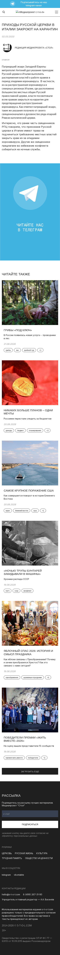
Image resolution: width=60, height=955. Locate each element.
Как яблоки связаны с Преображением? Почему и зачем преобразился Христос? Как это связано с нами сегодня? (30, 662)
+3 (48, 677)
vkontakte (19, 874)
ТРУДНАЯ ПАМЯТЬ (12, 858)
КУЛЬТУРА (41, 853)
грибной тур (29, 350)
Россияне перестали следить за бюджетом (27, 418)
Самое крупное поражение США (29, 490)
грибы (8, 350)
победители (33, 758)
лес (17, 350)
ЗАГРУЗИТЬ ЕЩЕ (30, 771)
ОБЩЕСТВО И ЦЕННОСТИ (39, 858)
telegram (6, 874)
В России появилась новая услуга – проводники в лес (30, 337)
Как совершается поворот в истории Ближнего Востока (29, 497)
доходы (9, 431)
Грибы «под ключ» (18, 330)
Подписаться (30, 824)
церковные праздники (32, 677)
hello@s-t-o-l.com (11, 894)
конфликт (28, 591)
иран (8, 511)
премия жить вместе (14, 758)
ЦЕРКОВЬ (7, 853)
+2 (47, 431)
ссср (16, 591)
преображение (12, 677)
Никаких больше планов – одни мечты (28, 412)
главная (5, 59)
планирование (35, 431)
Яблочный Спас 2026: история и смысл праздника (28, 652)
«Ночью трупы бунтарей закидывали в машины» (23, 572)
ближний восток (21, 511)
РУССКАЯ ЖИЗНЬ (24, 853)
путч (7, 591)
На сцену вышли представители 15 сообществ (29, 746)
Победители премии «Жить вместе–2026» (25, 739)
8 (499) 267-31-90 (32, 894)
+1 (40, 350)
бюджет (20, 431)
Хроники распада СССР (17, 579)
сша (35, 511)
